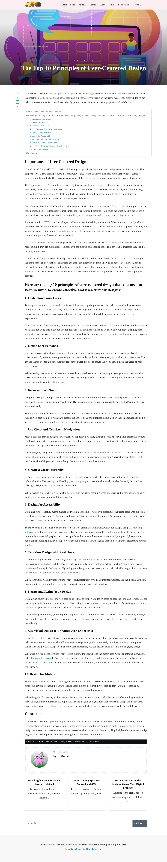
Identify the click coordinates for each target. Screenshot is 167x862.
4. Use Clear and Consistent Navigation (46, 129)
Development (55, 742)
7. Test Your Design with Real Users (44, 139)
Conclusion (31, 153)
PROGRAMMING (75, 742)
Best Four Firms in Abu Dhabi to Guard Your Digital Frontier (128, 784)
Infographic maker (41, 658)
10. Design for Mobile (39, 149)
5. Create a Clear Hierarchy (41, 132)
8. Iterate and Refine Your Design (43, 143)
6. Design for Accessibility (40, 136)
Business (39, 742)
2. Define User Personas (39, 122)
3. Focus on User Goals (39, 126)
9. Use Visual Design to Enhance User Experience (50, 146)
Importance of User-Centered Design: (43, 111)
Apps (29, 742)
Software (93, 742)
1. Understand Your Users (40, 119)
